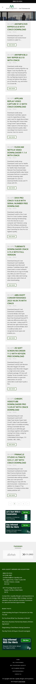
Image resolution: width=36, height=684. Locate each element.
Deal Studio (22, 681)
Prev (1, 554)
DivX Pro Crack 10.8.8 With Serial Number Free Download (17, 201)
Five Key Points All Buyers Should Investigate (16, 631)
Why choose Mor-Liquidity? (18, 665)
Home (18, 659)
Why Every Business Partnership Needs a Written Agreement (17, 623)
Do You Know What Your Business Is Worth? (16, 618)
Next (34, 554)
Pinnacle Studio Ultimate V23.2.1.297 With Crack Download (16, 458)
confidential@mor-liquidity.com (12, 577)
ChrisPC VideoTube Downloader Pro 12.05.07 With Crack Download (17, 404)
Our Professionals (18, 671)
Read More (12, 44)
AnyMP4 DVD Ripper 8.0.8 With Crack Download (17, 27)
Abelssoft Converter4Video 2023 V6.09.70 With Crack (16, 299)
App (10, 32)
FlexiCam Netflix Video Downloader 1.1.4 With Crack (17, 151)
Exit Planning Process (18, 668)
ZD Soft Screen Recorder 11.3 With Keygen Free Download (16, 352)
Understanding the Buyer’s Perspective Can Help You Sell (17, 614)
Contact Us (18, 674)
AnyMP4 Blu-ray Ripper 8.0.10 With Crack (17, 57)
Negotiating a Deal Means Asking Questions (16, 627)
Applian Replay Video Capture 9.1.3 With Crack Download (17, 102)
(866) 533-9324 (17, 1)
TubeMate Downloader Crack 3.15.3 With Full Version (17, 250)
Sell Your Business (18, 662)
